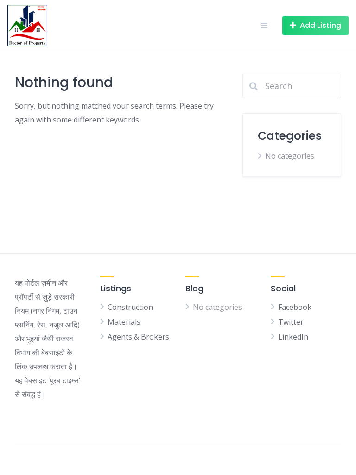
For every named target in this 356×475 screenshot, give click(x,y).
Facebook (295, 307)
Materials (124, 322)
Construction (130, 307)
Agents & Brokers (138, 337)
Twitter (291, 322)
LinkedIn (293, 337)
